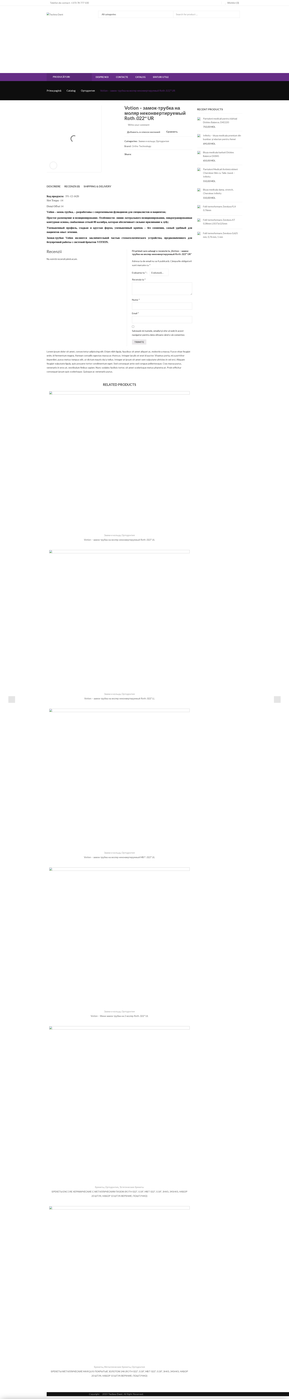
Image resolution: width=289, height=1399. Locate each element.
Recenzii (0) (72, 186)
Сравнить (172, 132)
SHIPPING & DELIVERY (97, 186)
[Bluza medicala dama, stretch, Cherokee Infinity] (199, 194)
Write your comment (139, 124)
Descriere (54, 186)
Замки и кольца (146, 141)
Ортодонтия (88, 90)
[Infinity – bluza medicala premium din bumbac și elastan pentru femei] (199, 139)
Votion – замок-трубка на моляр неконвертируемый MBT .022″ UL (119, 857)
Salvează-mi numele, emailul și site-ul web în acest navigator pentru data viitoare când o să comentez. (158, 332)
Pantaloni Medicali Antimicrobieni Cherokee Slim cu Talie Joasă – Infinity (220, 173)
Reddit (164, 154)
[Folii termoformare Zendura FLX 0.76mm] (199, 209)
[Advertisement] (144, 48)
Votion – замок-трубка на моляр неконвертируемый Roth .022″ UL (119, 539)
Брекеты (99, 1187)
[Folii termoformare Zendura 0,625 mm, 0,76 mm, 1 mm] (199, 235)
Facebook (134, 154)
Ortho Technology (141, 146)
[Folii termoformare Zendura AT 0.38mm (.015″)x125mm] (199, 222)
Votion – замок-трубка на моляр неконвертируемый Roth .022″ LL (119, 698)
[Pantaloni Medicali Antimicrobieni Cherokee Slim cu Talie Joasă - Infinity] (199, 175)
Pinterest (146, 154)
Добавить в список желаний (143, 132)
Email (135, 313)
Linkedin (158, 154)
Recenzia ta (139, 279)
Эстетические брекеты (131, 1187)
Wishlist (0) (233, 2)
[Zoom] (53, 165)
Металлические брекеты (117, 1366)
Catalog (71, 90)
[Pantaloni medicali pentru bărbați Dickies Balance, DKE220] (199, 123)
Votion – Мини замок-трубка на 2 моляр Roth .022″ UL (119, 1015)
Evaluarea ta (139, 272)
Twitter (140, 154)
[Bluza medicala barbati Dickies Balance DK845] (199, 156)
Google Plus (152, 154)
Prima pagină (54, 90)
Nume (136, 299)
